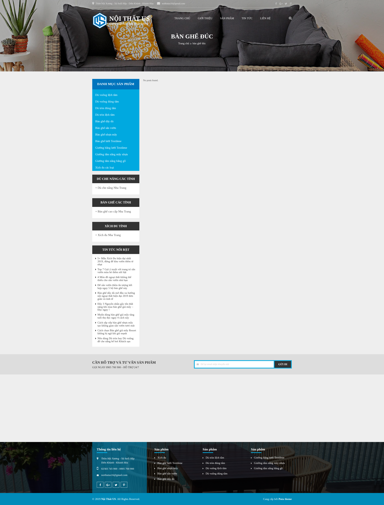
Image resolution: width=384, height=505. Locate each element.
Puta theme (285, 498)
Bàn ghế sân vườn (105, 127)
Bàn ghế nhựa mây (106, 134)
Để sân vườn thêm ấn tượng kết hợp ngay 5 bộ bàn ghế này (115, 287)
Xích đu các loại (104, 167)
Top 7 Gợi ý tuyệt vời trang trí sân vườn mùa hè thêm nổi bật (116, 271)
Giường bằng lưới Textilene (111, 147)
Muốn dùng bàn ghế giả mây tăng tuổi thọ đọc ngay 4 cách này (116, 316)
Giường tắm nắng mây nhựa (111, 154)
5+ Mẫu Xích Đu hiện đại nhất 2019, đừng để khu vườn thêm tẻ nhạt (115, 261)
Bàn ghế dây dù (104, 121)
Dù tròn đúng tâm (105, 108)
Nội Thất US (108, 498)
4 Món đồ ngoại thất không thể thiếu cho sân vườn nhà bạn (114, 279)
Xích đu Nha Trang (109, 235)
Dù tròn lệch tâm (105, 114)
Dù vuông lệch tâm (106, 94)
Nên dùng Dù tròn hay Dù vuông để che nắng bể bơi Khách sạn (116, 340)
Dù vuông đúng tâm (107, 101)
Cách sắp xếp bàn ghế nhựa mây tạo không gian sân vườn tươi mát (116, 324)
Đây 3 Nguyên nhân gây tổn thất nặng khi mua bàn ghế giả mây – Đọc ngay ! (115, 306)
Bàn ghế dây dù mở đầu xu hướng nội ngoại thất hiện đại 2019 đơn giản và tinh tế (116, 295)
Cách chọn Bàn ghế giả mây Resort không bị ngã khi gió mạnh (117, 332)
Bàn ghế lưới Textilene (108, 141)
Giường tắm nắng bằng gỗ (110, 160)
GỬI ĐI (282, 364)
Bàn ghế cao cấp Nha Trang (114, 211)
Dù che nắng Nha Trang (112, 187)
